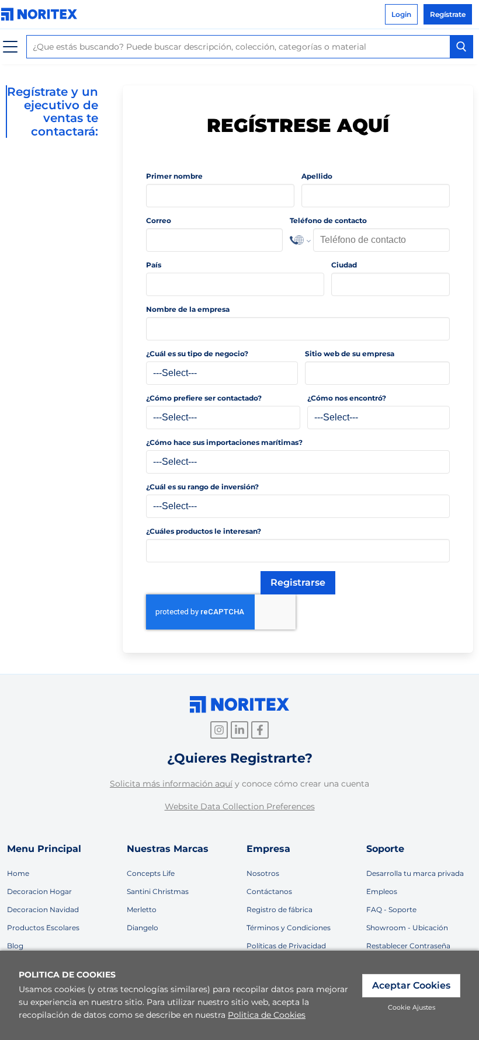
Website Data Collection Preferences (240, 806)
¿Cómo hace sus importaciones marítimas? (224, 442)
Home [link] (18, 873)
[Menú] (10, 47)
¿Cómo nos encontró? (346, 398)
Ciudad (344, 264)
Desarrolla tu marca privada (415, 873)
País (153, 264)
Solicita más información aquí (171, 783)
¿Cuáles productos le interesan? (203, 531)
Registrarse (297, 582)
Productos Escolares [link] (43, 927)
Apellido (316, 176)
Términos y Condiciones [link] (289, 927)
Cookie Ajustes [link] (411, 1007)
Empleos (381, 891)
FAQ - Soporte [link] (391, 909)
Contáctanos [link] (269, 891)
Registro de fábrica (280, 909)
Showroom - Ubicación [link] (407, 927)
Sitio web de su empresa (349, 353)
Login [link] (401, 14)
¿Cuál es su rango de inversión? (202, 486)
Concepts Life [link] (151, 873)
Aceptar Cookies (411, 985)
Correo (158, 220)
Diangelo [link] (142, 927)
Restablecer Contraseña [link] (408, 945)
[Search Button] (461, 46)
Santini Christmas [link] (158, 891)
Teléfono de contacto (328, 220)
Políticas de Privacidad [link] (286, 945)
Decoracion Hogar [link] (39, 891)
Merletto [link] (142, 909)
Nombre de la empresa (188, 309)
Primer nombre (174, 176)
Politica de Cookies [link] (267, 1015)
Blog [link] (15, 945)
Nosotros (263, 873)
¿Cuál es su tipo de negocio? (197, 353)
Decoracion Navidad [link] (43, 909)
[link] (42, 14)
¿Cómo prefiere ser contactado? (204, 398)
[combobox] (249, 46)
